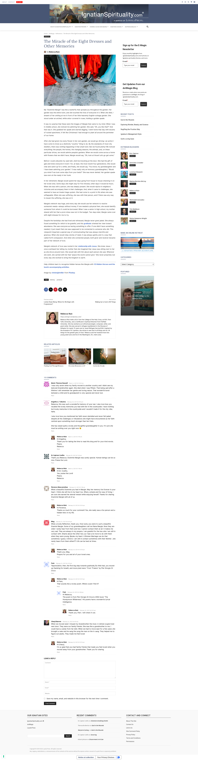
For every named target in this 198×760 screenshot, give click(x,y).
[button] (147, 26)
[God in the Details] (104, 356)
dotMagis (51, 33)
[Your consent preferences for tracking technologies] (4, 756)
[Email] (65, 290)
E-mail (125, 61)
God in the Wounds (127, 120)
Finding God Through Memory (53, 366)
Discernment (137, 292)
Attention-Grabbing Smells (99, 721)
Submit (143, 65)
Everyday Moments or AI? (77, 366)
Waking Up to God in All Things (105, 302)
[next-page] (48, 370)
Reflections (59, 33)
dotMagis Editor (137, 298)
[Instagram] (185, 2)
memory (52, 279)
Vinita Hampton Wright (138, 218)
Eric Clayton (134, 153)
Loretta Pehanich (136, 172)
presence (59, 279)
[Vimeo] (191, 2)
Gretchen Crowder (136, 163)
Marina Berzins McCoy (138, 181)
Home (46, 33)
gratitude (87, 223)
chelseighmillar (58, 273)
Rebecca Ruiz (54, 52)
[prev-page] (45, 370)
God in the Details (99, 366)
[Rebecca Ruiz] (45, 52)
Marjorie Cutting (83, 730)
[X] (188, 2)
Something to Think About (76, 363)
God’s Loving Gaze (127, 139)
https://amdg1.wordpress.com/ (70, 317)
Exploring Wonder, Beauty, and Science (134, 125)
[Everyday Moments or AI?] (80, 356)
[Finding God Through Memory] (55, 356)
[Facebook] (182, 2)
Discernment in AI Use (96, 739)
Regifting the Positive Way (130, 129)
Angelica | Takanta (58, 402)
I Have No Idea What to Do (137, 296)
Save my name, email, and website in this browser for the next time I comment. (77, 699)
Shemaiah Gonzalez (137, 200)
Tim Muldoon (134, 209)
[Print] (60, 290)
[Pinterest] (55, 290)
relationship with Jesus (87, 246)
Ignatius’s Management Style (131, 134)
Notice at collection (86, 757)
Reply (52, 395)
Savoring (94, 735)
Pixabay (72, 273)
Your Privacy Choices (105, 757)
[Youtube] (194, 2)
